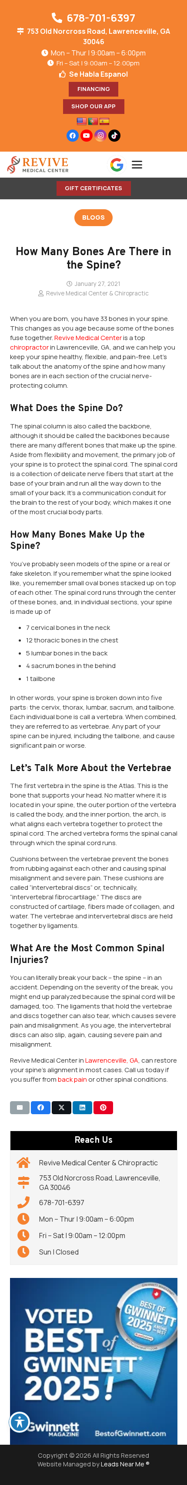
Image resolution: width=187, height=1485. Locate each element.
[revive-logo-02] (38, 165)
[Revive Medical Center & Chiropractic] (28, 1163)
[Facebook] (73, 136)
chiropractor (29, 347)
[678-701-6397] (28, 1202)
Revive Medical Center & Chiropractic (97, 293)
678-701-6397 (61, 1202)
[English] (82, 121)
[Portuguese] (93, 121)
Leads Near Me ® (125, 1464)
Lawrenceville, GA (111, 1060)
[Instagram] (100, 136)
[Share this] (40, 1107)
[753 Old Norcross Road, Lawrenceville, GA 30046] (28, 1183)
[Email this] (20, 1107)
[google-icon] (117, 165)
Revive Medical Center (88, 337)
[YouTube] (86, 136)
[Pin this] (103, 1107)
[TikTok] (114, 136)
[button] (156, 164)
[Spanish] (104, 121)
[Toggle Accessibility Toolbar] (19, 1422)
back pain (72, 1079)
